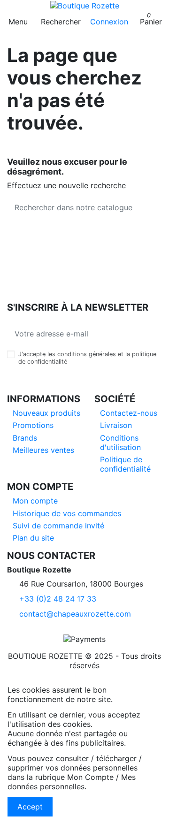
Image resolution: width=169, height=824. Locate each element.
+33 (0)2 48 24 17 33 (57, 598)
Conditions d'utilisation (120, 442)
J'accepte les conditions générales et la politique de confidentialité (87, 358)
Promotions (33, 425)
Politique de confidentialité (125, 464)
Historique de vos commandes (67, 513)
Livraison (116, 425)
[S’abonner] (154, 333)
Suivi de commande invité (58, 525)
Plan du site (33, 537)
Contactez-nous (128, 413)
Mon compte (35, 500)
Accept (30, 806)
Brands (25, 438)
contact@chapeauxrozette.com (75, 613)
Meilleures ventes (43, 450)
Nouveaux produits (46, 413)
